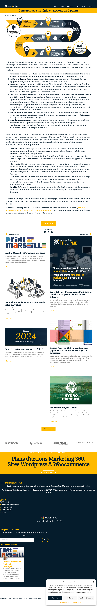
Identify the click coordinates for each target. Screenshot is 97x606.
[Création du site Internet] (39, 443)
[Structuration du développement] (14, 443)
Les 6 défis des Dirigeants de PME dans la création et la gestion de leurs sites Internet (71, 294)
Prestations (70, 6)
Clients (77, 6)
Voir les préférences (86, 598)
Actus (83, 6)
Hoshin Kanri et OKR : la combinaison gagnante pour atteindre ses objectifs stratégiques (69, 350)
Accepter (55, 598)
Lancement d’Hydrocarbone (63, 407)
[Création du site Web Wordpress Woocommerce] (63, 443)
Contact (90, 6)
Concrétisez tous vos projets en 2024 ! (24, 349)
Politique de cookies (65, 602)
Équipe (62, 6)
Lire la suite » (6, 581)
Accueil (56, 6)
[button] (93, 582)
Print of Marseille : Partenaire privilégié (25, 253)
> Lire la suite (8, 267)
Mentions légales (76, 602)
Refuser (70, 598)
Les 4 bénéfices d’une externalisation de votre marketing (25, 303)
